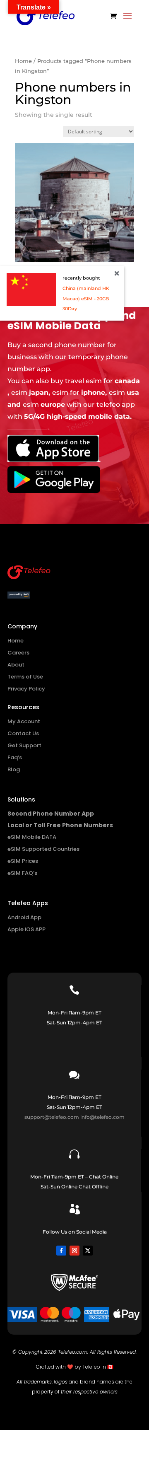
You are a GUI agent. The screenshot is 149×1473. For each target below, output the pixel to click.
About (15, 665)
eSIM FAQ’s (22, 873)
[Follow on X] (88, 1251)
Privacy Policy (26, 689)
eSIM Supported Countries (43, 849)
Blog (13, 769)
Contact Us (23, 733)
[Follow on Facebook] (61, 1251)
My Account (23, 721)
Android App (24, 917)
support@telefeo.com (51, 1117)
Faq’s (14, 757)
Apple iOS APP (26, 929)
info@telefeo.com (102, 1117)
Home (23, 61)
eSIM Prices (22, 861)
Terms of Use (25, 677)
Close (116, 273)
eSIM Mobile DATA (31, 837)
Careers (18, 653)
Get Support (24, 745)
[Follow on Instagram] (74, 1251)
